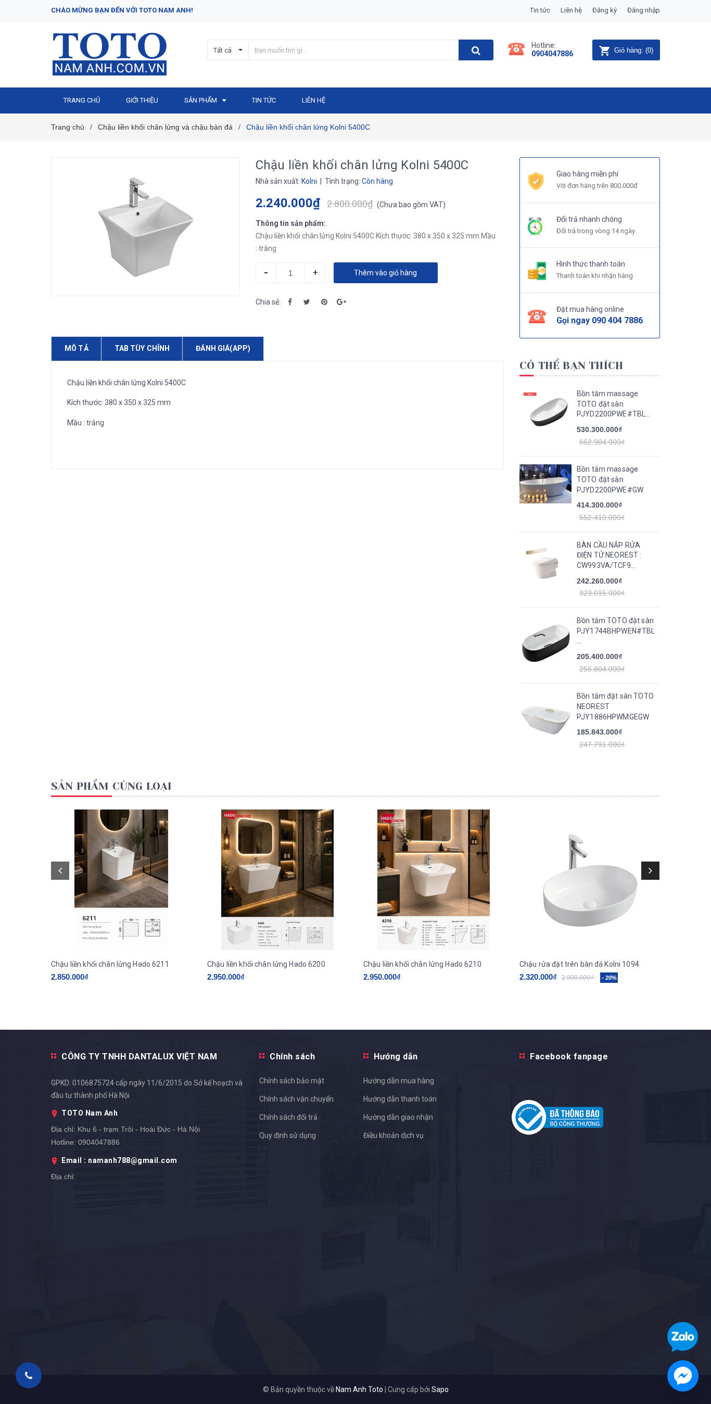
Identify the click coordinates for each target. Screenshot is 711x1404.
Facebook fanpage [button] (569, 1056)
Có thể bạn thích (571, 366)
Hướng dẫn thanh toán (400, 1099)
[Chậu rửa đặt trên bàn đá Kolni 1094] (589, 879)
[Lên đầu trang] (692, 972)
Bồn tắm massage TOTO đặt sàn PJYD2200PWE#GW (610, 479)
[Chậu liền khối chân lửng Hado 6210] (433, 879)
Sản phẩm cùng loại (111, 786)
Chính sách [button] (292, 1056)
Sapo (440, 1389)
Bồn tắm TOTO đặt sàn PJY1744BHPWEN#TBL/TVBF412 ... (616, 630)
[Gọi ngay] (29, 1375)
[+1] (341, 302)
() (633, 50)
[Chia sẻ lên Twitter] (307, 302)
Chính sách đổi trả (288, 1117)
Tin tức (540, 10)
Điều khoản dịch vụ (393, 1135)
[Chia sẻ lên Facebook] (290, 302)
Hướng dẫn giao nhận (398, 1117)
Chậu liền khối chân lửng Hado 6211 (110, 964)
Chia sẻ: (268, 302)
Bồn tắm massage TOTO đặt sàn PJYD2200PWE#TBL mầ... (611, 404)
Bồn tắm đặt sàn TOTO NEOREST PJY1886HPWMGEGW (615, 706)
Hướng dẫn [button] (396, 1056)
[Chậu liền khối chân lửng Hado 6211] (121, 879)
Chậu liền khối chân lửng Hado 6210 (422, 964)
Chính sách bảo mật (291, 1081)
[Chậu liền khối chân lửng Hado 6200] (277, 879)
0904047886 (552, 53)
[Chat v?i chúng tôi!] (683, 1376)
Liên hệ (571, 10)
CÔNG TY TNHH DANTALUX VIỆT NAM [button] (139, 1056)
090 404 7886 (617, 320)
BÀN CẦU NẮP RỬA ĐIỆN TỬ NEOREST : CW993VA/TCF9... (609, 555)
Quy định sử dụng (287, 1135)
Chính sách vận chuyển (296, 1099)
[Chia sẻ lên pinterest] (324, 302)
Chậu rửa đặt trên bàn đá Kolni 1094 (579, 964)
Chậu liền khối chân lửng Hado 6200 (266, 964)
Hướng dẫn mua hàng (398, 1081)
